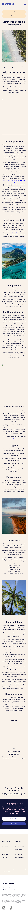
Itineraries (4, 860)
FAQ (14, 11)
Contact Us (5, 844)
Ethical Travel (18, 849)
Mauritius (14, 15)
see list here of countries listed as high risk (14, 181)
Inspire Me (4, 857)
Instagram (6, 846)
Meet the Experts (19, 846)
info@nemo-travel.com (10, 890)
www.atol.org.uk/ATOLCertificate (16, 902)
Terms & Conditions (6, 871)
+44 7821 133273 (8, 884)
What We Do (18, 844)
